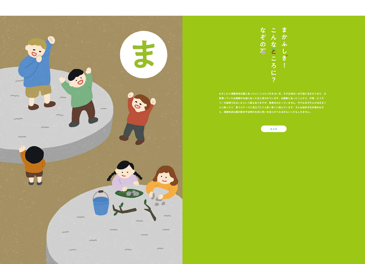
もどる (273, 129)
